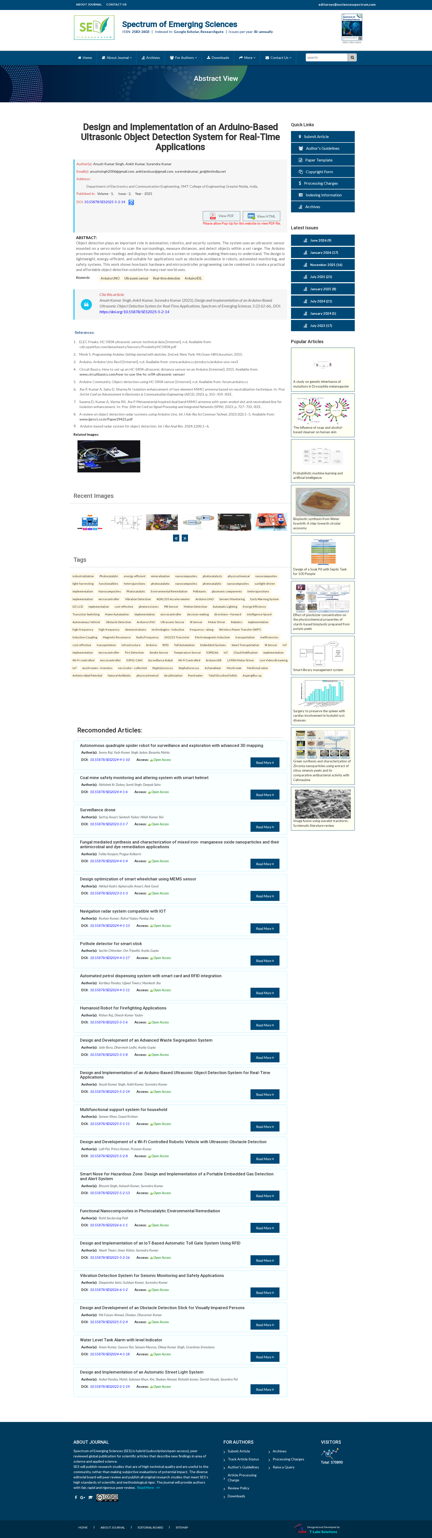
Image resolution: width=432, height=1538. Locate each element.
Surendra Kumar (159, 164)
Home (86, 57)
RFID (165, 645)
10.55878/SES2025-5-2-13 (110, 1193)
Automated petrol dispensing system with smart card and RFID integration (151, 975)
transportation (245, 637)
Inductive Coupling (84, 637)
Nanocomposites (109, 591)
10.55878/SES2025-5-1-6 (109, 1022)
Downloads (219, 57)
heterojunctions (135, 583)
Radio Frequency (147, 637)
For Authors (184, 57)
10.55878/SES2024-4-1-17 (110, 958)
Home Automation (117, 614)
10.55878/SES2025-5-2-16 (110, 1257)
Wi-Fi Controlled (189, 660)
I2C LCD (77, 606)
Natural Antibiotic (119, 675)
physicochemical (239, 576)
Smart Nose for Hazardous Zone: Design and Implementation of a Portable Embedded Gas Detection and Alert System (177, 1176)
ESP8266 (212, 652)
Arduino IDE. (193, 278)
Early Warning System (264, 599)
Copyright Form (318, 171)
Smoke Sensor (159, 652)
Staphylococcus (162, 668)
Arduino (151, 645)
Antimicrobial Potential (87, 675)
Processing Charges (319, 183)
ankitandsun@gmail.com (154, 171)
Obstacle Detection (118, 622)
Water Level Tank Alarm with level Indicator (121, 1339)
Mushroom (234, 668)
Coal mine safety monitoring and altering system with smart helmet (144, 777)
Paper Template (317, 159)
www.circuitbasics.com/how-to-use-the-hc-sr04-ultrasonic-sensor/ (132, 374)
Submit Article (315, 136)
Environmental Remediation (169, 591)
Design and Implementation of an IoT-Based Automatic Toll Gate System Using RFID (160, 1243)
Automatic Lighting (225, 606)
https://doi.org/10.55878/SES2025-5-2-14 (134, 311)
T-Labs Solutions (323, 1532)
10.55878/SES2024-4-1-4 (109, 861)
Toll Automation (184, 645)
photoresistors (149, 606)
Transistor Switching (86, 614)
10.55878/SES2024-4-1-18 (110, 1354)
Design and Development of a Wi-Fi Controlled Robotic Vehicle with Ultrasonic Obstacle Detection (173, 1141)
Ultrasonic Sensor (172, 622)
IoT (285, 645)
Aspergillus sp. (252, 675)
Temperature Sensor (187, 652)
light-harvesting (83, 583)
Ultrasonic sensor (136, 278)
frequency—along (202, 629)
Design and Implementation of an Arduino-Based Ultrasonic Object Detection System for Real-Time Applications (180, 137)
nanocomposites (186, 576)
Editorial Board (150, 1527)
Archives (152, 57)
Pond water (195, 675)
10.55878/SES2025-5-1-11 (110, 1124)
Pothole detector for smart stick (111, 943)
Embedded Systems (213, 645)
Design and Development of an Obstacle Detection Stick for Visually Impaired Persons (162, 1307)
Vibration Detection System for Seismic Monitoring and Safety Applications (152, 1275)
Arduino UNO (110, 278)
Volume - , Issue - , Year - (124, 194)
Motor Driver (217, 622)
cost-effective (123, 606)
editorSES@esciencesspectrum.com (347, 4)
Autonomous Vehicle (86, 622)
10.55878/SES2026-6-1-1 (109, 1225)
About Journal (89, 4)
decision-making (198, 614)
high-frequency (82, 629)
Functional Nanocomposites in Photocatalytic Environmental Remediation (150, 1210)
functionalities (108, 583)
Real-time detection (166, 278)
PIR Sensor (171, 606)
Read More (264, 762)
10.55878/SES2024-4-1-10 (110, 760)
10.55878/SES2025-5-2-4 (109, 1322)
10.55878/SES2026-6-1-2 (109, 1290)
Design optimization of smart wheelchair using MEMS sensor (138, 878)
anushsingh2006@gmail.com (112, 171)
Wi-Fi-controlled (83, 660)
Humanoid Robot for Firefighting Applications (123, 1007)
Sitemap (182, 1527)
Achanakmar (213, 668)
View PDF (225, 215)
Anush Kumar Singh (108, 164)
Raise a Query (283, 1467)
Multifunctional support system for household (123, 1109)
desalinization (173, 675)
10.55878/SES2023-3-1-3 (109, 893)
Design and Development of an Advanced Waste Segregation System (146, 1040)
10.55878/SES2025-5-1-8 (109, 1055)
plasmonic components (227, 591)
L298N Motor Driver (240, 660)
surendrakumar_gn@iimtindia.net (200, 171)
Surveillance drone (98, 809)
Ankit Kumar (135, 164)
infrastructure (131, 645)
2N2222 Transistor (177, 637)
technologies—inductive (168, 629)
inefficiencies (269, 637)
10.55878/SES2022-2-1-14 (110, 1387)
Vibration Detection (138, 599)
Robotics (236, 622)
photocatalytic (160, 583)
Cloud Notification (246, 652)
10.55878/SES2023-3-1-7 (109, 824)
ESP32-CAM (134, 660)
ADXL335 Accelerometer (173, 599)
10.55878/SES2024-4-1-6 (109, 792)
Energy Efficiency (254, 606)
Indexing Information (322, 194)
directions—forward (227, 614)
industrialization (83, 576)
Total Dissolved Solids (222, 675)
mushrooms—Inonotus (97, 668)
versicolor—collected (132, 668)
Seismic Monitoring (232, 599)
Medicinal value (257, 668)
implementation (82, 591)
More (248, 57)
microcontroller (109, 599)
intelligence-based (259, 614)
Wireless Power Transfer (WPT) (240, 629)
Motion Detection (195, 606)
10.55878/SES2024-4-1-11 (110, 990)
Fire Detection (134, 652)
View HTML (266, 216)
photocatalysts (212, 576)
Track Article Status (243, 1459)
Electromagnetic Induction (212, 637)
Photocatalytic (109, 576)
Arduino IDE (214, 660)
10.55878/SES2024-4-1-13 (110, 926)
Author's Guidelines (321, 148)
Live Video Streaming (274, 660)
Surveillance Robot (160, 660)
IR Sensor (196, 622)
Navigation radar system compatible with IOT (123, 911)
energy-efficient (135, 576)
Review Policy (238, 1488)
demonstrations (135, 629)
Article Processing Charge (242, 1477)
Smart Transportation (245, 645)
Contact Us (116, 4)
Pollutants (199, 591)
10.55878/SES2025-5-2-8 (109, 1156)
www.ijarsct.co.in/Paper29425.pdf (106, 419)
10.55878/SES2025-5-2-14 (104, 202)
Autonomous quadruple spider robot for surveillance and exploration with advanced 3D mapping (171, 745)
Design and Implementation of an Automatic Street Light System (142, 1372)
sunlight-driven (264, 583)
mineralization (160, 576)
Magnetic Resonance (117, 637)
